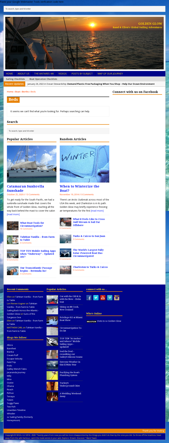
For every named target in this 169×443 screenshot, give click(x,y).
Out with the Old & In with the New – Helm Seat (70, 299)
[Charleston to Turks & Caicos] (65, 272)
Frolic (9, 365)
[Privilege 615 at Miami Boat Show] (52, 323)
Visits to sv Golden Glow (109, 320)
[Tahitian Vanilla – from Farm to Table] (12, 242)
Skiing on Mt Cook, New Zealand (69, 308)
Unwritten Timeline (16, 410)
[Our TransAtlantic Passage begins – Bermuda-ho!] (12, 273)
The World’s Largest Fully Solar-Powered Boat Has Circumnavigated (88, 253)
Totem (10, 399)
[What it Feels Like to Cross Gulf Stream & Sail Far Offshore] (65, 224)
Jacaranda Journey (16, 372)
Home (9, 73)
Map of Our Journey (110, 73)
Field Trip (11, 362)
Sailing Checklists (15, 78)
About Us (23, 73)
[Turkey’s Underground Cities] (52, 388)
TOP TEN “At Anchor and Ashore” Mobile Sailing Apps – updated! (70, 342)
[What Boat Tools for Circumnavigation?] (12, 228)
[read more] (13, 214)
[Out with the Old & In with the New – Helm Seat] (52, 301)
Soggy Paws (13, 403)
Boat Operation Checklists (43, 78)
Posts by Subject (82, 73)
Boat (17, 91)
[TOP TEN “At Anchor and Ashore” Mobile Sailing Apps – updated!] (52, 344)
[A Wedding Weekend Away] (52, 399)
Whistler (11, 413)
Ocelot (10, 382)
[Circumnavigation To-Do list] (52, 333)
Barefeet (11, 348)
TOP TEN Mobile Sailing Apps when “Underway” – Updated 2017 (38, 254)
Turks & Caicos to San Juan (89, 236)
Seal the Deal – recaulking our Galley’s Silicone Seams (71, 354)
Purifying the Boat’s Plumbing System (69, 373)
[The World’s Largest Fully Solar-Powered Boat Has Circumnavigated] (65, 255)
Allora (10, 344)
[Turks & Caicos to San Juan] (65, 241)
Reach (10, 389)
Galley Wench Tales (17, 368)
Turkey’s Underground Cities (70, 384)
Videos (62, 73)
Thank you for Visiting (153, 430)
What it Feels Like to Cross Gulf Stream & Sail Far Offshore (89, 222)
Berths (25, 91)
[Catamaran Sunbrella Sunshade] (31, 180)
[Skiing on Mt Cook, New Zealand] (52, 312)
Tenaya (11, 396)
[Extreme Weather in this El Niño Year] (52, 367)
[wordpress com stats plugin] (92, 320)
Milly (9, 375)
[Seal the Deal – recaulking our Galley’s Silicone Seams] (52, 357)
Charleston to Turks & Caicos (90, 267)
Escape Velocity (14, 358)
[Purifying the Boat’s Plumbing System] (52, 378)
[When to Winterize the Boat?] (84, 180)
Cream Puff (12, 355)
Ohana (10, 386)
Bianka (10, 351)
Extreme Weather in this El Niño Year (70, 363)
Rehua (10, 392)
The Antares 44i (44, 73)
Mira (9, 379)
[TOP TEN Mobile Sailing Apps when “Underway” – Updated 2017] (12, 256)
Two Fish (11, 406)
